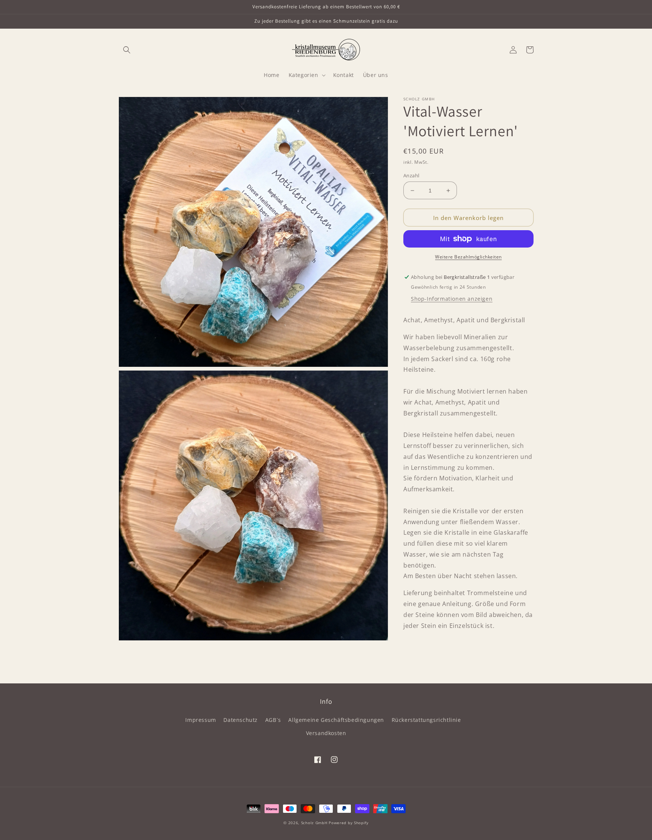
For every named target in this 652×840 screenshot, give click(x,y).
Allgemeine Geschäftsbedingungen (336, 719)
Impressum (200, 719)
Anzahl (411, 175)
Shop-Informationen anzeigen (451, 298)
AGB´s (273, 719)
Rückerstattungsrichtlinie (426, 719)
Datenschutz (240, 719)
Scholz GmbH (314, 822)
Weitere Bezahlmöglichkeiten (468, 257)
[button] (126, 50)
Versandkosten (326, 733)
